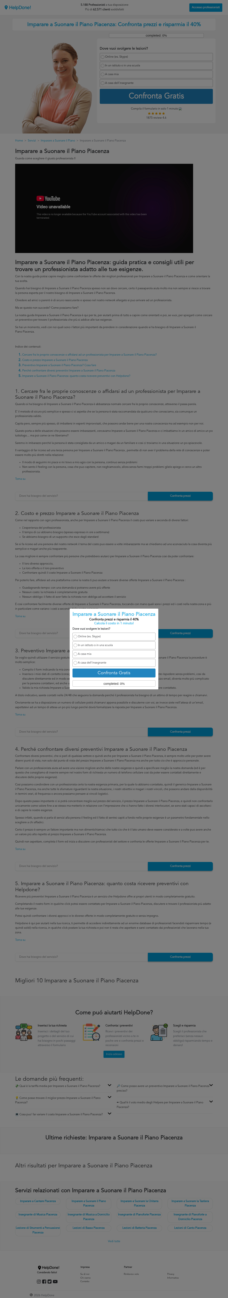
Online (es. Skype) (89, 636)
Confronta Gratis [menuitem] (114, 673)
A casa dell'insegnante (92, 662)
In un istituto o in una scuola (95, 645)
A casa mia (84, 654)
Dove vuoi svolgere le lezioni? (91, 629)
